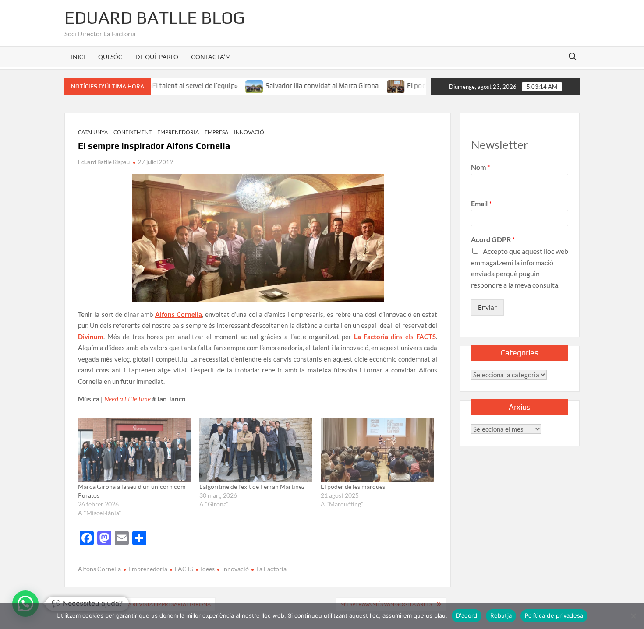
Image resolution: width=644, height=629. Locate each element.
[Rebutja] (633, 615)
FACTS (184, 569)
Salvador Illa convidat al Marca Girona (304, 85)
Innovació (249, 132)
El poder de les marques (424, 85)
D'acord (467, 615)
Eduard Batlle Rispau (104, 161)
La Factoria (271, 569)
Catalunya (93, 132)
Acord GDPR (493, 239)
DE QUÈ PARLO (156, 56)
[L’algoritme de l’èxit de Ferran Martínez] (255, 450)
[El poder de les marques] (377, 85)
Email (481, 203)
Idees (208, 569)
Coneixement (132, 132)
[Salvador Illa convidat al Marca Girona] (236, 85)
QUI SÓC (110, 56)
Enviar (487, 307)
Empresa (216, 132)
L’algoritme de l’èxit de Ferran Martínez (251, 486)
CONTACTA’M (211, 56)
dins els (395, 337)
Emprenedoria (178, 132)
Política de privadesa (554, 615)
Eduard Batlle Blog (154, 17)
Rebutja (501, 615)
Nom (480, 167)
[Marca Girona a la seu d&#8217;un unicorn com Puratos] (134, 450)
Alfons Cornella (99, 569)
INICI (78, 56)
